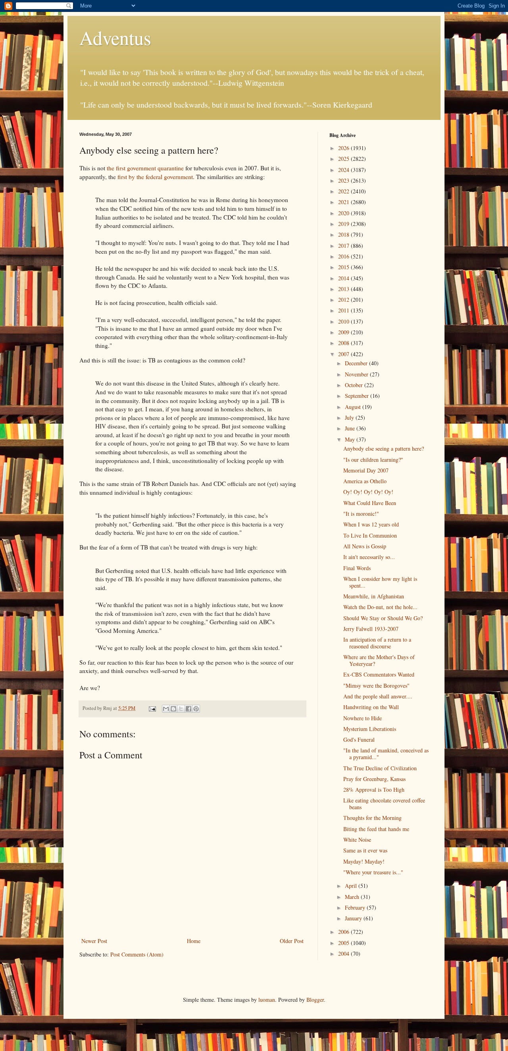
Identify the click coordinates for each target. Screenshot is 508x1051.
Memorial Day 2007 (366, 470)
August (353, 407)
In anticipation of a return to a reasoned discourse (377, 643)
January (354, 918)
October (354, 385)
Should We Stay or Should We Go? (383, 618)
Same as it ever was (365, 850)
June (350, 428)
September (357, 395)
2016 (344, 256)
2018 (344, 234)
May (350, 439)
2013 (344, 289)
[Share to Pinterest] (196, 709)
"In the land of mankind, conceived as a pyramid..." (386, 753)
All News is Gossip (364, 546)
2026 (344, 148)
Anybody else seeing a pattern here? (383, 448)
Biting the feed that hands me (376, 829)
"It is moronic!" (361, 513)
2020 (344, 213)
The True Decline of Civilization (380, 768)
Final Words (357, 568)
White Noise (357, 839)
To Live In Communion (370, 535)
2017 (344, 245)
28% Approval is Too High (373, 789)
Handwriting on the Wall (371, 707)
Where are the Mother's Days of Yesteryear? (379, 660)
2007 (344, 354)
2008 (344, 343)
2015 (344, 267)
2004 (344, 953)
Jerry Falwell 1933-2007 (370, 629)
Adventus (115, 37)
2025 (344, 158)
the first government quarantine (146, 168)
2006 (344, 931)
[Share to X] (181, 709)
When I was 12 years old (371, 524)
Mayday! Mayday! (364, 861)
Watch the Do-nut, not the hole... (380, 607)
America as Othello (365, 481)
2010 (344, 321)
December (357, 363)
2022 (344, 191)
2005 (344, 943)
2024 (344, 170)
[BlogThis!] (173, 709)
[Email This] (166, 709)
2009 (344, 332)
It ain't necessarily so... (369, 557)
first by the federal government (155, 177)
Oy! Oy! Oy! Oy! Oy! (368, 492)
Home (193, 941)
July (350, 417)
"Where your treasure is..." (373, 872)
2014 (344, 278)
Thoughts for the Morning (372, 818)
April (351, 885)
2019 (344, 224)
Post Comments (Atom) (137, 954)
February (356, 907)
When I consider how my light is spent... (380, 582)
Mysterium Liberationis (369, 729)
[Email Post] (151, 708)
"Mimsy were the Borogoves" (376, 685)
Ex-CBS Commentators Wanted (378, 674)
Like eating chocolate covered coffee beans (384, 803)
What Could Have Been (369, 503)
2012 (344, 299)
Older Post (292, 941)
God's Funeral (359, 739)
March (353, 897)
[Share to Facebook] (188, 709)
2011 (344, 310)
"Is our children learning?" (373, 459)
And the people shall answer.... (377, 696)
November (357, 374)
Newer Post (94, 941)
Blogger (315, 999)
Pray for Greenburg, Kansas (374, 779)
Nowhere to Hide (362, 718)
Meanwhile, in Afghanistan (373, 596)
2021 (344, 202)
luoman (266, 999)
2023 (344, 180)
